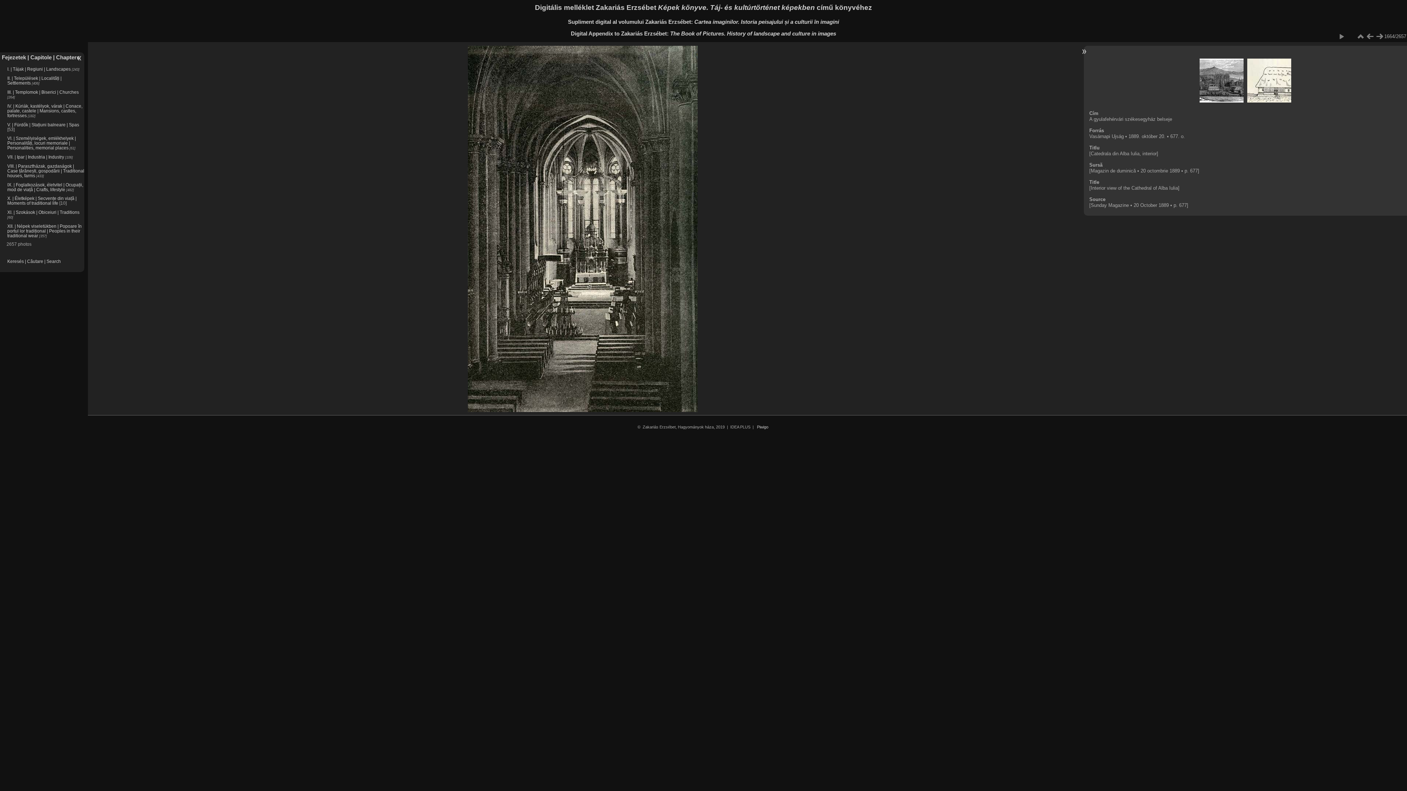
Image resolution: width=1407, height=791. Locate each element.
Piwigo (762, 427)
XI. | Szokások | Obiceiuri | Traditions (43, 212)
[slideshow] (1341, 36)
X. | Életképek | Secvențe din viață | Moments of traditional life (42, 200)
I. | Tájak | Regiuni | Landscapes (39, 69)
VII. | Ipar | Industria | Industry (35, 157)
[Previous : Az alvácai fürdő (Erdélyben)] (1370, 36)
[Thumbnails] (1360, 36)
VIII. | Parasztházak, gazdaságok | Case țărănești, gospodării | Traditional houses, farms (45, 171)
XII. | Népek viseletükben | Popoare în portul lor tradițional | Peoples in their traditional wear (44, 231)
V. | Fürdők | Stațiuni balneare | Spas (43, 124)
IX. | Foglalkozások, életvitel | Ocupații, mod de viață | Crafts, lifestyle (45, 187)
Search (54, 261)
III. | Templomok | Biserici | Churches (43, 92)
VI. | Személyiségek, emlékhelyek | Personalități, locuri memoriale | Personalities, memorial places (41, 143)
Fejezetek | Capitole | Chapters (41, 57)
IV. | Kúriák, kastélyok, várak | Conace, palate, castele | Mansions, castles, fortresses (44, 111)
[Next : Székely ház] (1379, 36)
